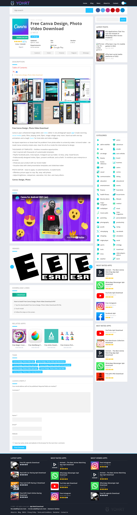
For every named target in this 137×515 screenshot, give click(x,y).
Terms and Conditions (45, 512)
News (98, 3)
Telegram (73, 53)
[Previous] (12, 267)
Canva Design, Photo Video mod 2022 (52, 368)
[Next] (90, 267)
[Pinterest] (117, 10)
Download (21, 295)
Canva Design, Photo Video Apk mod (25, 368)
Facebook (37, 53)
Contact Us (64, 512)
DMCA (24, 512)
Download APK (22, 37)
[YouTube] (113, 10)
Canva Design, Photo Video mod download (27, 372)
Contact (115, 3)
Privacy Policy (32, 512)
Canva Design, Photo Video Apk (23, 362)
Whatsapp (86, 53)
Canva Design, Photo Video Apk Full (25, 365)
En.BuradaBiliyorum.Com (37, 509)
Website (14, 434)
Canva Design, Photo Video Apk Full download (55, 365)
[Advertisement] (111, 98)
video (46, 133)
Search (123, 20)
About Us (107, 3)
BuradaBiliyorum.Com (18, 509)
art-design (39, 20)
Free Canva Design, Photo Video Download (28, 75)
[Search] (89, 10)
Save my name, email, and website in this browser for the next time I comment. (40, 443)
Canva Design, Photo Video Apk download (51, 362)
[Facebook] (98, 10)
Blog (91, 3)
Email (14, 425)
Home (85, 3)
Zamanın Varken (54, 509)
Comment (16, 390)
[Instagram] (108, 10)
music (32, 138)
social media (16, 135)
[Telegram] (122, 10)
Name (14, 415)
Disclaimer (56, 512)
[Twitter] (103, 10)
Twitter (49, 53)
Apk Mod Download (36, 506)
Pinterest (61, 53)
